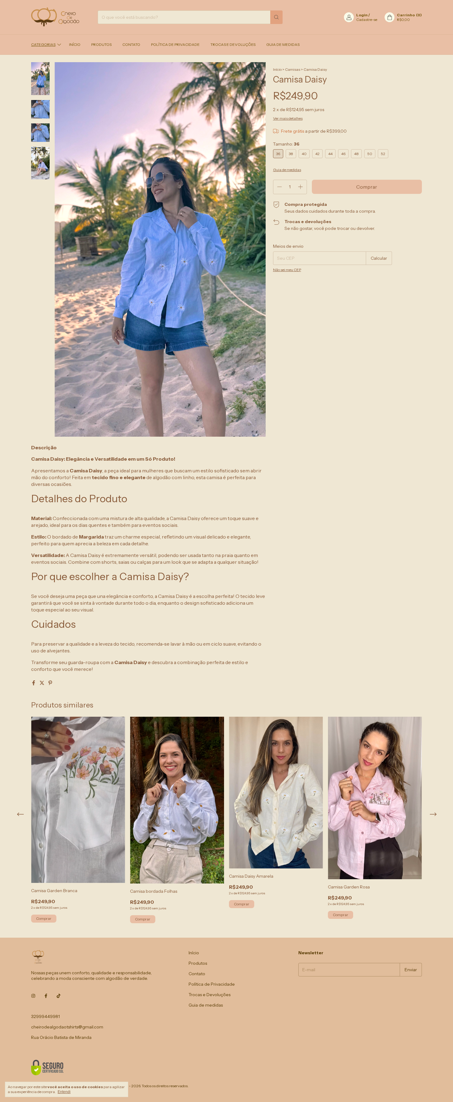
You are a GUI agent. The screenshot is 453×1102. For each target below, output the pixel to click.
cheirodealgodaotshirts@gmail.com (67, 1027)
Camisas (292, 69)
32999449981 (45, 1016)
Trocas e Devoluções (232, 44)
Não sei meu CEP (287, 269)
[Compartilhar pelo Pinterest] (50, 683)
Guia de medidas (283, 44)
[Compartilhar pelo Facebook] (34, 683)
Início (74, 44)
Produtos (101, 44)
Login (362, 15)
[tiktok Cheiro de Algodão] (58, 996)
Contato (131, 44)
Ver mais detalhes (288, 118)
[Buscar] (276, 17)
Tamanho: (286, 144)
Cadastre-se (366, 19)
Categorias (43, 44)
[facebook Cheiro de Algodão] (46, 996)
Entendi (64, 1092)
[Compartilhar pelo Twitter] (42, 683)
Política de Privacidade (175, 44)
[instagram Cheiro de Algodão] (33, 996)
